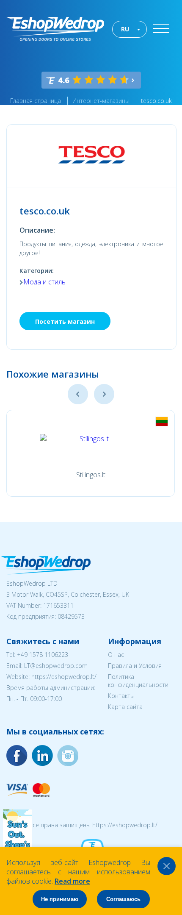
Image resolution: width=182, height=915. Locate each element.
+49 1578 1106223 (42, 655)
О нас (116, 655)
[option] (90, 453)
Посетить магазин (65, 321)
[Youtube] (67, 755)
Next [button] (104, 394)
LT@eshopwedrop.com (56, 666)
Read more (72, 881)
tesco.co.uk (156, 101)
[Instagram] (42, 755)
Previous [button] (78, 394)
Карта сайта (125, 707)
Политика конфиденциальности (138, 681)
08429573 (71, 616)
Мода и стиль (44, 281)
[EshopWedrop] (55, 29)
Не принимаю (59, 899)
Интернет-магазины (101, 101)
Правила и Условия (135, 666)
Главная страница (35, 101)
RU (125, 29)
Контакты (121, 696)
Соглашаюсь (123, 899)
